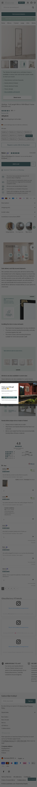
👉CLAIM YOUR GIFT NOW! (9, 397)
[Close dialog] (36, 384)
